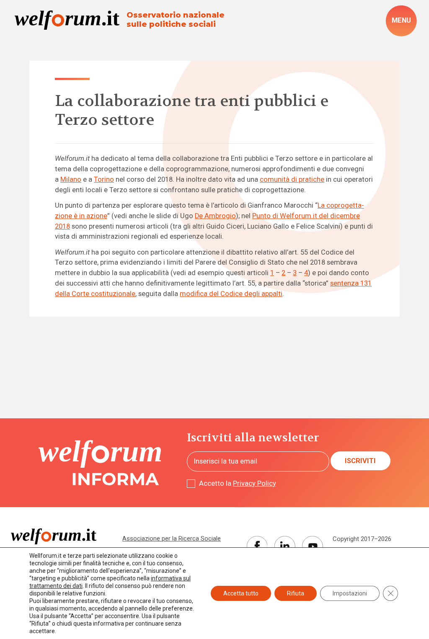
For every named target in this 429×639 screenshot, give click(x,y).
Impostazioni (350, 593)
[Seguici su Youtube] (312, 546)
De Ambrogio (215, 216)
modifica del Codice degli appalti (231, 294)
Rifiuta (295, 593)
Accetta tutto (240, 593)
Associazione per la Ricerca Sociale (171, 538)
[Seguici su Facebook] (257, 546)
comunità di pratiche (292, 179)
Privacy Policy (254, 483)
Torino (104, 179)
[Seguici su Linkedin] (284, 546)
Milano (70, 179)
